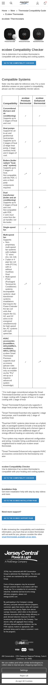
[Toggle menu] (3, 3)
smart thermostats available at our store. (19, 537)
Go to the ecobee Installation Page (20, 501)
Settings (24, 670)
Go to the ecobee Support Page (18, 518)
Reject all (24, 675)
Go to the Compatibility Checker (19, 63)
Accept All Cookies (24, 681)
